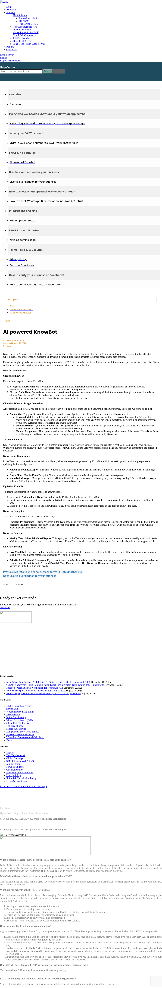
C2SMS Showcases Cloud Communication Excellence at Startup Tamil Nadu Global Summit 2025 (55, 685)
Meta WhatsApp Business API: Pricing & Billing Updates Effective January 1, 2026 (48, 682)
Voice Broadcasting (22, 29)
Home (9, 6)
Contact (33, 802)
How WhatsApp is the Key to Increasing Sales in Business (35, 690)
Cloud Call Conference (24, 35)
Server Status (12, 708)
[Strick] (4, 1)
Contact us (11, 49)
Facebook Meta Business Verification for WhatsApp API (34, 687)
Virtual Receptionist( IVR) (26, 32)
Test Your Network (15, 755)
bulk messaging (35, 865)
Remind (10, 46)
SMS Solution (20, 15)
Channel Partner (14, 769)
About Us (11, 9)
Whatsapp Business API (25, 26)
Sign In (10, 752)
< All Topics (12, 299)
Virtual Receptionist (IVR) (19, 720)
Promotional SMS (28, 18)
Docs (9, 740)
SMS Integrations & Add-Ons (21, 761)
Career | (25, 802)
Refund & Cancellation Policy (21, 778)
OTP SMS (24, 21)
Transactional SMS (28, 23)
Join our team (13, 764)
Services (4, 802)
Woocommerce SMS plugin (20, 711)
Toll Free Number (22, 38)
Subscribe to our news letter (20, 734)
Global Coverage (14, 758)
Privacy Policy (13, 775)
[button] (84, 94)
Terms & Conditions (16, 781)
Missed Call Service (23, 41)
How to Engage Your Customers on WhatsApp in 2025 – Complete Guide (43, 693)
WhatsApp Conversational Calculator (25, 737)
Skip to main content (10, 60)
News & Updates (15, 766)
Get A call (5, 607)
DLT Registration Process (19, 706)
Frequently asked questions (19, 772)
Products (10, 12)
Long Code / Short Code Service (29, 43)
